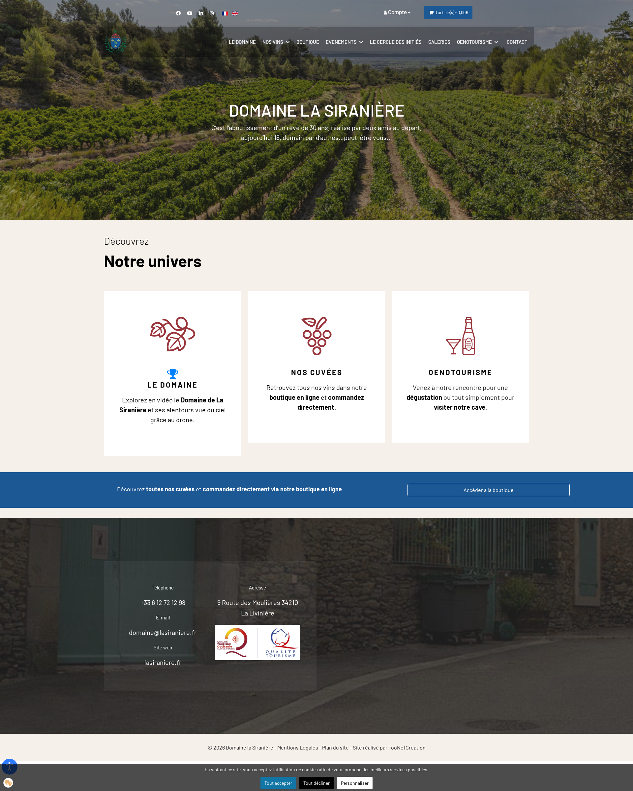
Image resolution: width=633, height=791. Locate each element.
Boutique (307, 42)
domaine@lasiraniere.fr (162, 632)
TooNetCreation (407, 747)
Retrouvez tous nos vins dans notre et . (316, 397)
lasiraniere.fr (162, 662)
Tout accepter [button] (278, 783)
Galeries (439, 42)
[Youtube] (190, 13)
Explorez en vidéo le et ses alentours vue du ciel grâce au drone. (172, 409)
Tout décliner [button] (316, 783)
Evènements (341, 42)
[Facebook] (178, 13)
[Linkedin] (201, 13)
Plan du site (335, 747)
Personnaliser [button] (355, 783)
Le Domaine (172, 384)
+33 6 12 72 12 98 (162, 602)
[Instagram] (212, 13)
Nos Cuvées (317, 372)
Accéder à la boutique (489, 490)
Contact (517, 42)
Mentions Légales (297, 747)
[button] (8, 783)
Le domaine (242, 42)
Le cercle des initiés (396, 42)
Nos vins (272, 42)
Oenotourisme (474, 42)
